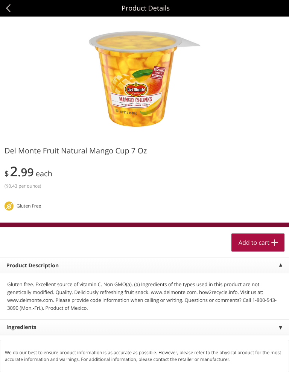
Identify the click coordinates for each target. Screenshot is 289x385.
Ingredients (21, 327)
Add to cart (254, 242)
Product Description (32, 265)
